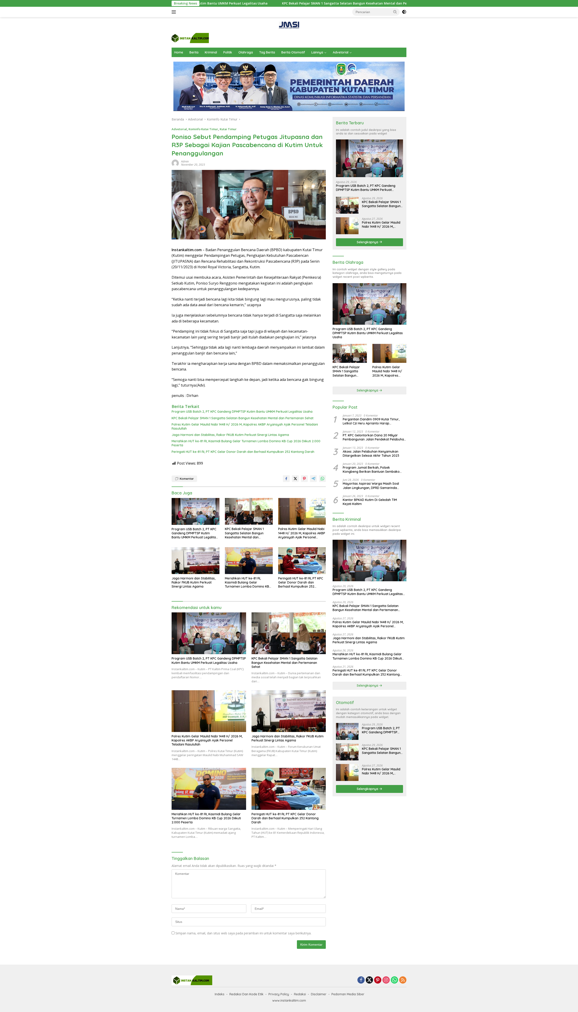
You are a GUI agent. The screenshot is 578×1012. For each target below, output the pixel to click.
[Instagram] (386, 980)
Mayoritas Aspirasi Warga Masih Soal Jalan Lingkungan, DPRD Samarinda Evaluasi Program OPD (371, 486)
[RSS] (402, 980)
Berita (193, 52)
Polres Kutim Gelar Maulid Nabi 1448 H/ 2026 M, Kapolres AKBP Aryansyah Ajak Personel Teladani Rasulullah (245, 426)
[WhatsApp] (394, 980)
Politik (227, 52)
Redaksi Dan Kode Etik (246, 994)
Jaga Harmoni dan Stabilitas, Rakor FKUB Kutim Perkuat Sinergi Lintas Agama (230, 435)
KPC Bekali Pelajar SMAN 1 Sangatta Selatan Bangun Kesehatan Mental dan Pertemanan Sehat (287, 3)
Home (178, 52)
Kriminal (211, 52)
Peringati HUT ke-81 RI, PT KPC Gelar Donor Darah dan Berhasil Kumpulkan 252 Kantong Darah (243, 452)
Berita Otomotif (293, 52)
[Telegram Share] (313, 478)
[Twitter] (369, 980)
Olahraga (245, 52)
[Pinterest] (377, 980)
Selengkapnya (368, 242)
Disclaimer (318, 994)
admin (185, 161)
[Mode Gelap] (404, 12)
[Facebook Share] (286, 478)
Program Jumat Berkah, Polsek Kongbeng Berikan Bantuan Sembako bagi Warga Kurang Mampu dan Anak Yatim (371, 469)
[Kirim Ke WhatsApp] (322, 478)
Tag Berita (267, 52)
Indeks (219, 994)
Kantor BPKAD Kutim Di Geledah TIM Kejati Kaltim (370, 502)
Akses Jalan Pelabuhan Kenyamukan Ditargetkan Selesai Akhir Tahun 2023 (371, 453)
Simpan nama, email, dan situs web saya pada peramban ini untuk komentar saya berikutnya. (243, 933)
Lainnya (317, 52)
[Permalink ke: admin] (175, 163)
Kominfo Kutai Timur (203, 129)
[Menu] (175, 12)
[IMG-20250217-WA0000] (289, 25)
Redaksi (300, 994)
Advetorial (340, 52)
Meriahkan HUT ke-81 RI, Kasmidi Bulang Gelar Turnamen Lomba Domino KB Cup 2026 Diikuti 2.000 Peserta (246, 443)
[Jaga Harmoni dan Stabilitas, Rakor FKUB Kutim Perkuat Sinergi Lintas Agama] (195, 560)
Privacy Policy (278, 994)
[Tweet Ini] (295, 478)
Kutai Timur (228, 129)
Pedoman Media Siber (347, 994)
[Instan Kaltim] (190, 37)
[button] (395, 11)
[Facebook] (361, 980)
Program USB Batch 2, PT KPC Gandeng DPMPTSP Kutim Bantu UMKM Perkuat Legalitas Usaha (242, 412)
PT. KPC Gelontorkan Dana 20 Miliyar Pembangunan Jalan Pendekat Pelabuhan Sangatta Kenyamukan (374, 437)
